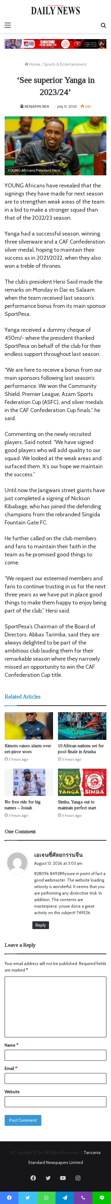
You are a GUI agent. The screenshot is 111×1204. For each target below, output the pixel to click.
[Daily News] (55, 9)
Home (34, 64)
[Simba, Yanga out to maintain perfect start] (82, 782)
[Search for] (103, 25)
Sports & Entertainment (65, 64)
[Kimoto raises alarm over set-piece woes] (29, 726)
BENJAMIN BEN (37, 106)
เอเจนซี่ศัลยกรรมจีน (58, 854)
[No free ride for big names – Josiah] (29, 782)
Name (11, 1045)
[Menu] (8, 25)
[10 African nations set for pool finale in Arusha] (82, 726)
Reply (40, 925)
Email (11, 1068)
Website (12, 1091)
